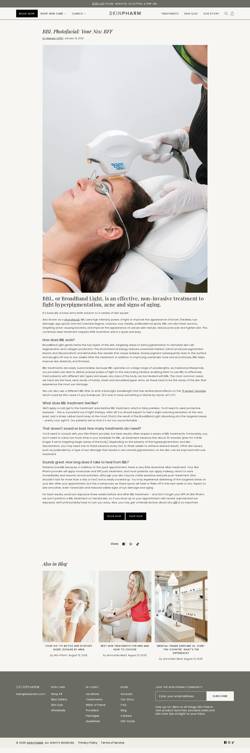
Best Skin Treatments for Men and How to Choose (125, 647)
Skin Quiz (57, 705)
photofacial (71, 319)
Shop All (56, 694)
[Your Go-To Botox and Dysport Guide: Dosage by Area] (69, 606)
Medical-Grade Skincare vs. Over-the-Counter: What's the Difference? (181, 649)
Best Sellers (59, 699)
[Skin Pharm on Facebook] (123, 544)
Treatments (94, 699)
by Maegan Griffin (53, 38)
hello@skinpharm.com (30, 694)
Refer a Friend (95, 705)
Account (126, 694)
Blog (124, 710)
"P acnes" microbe (194, 391)
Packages (92, 716)
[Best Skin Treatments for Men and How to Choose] (125, 606)
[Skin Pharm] (125, 13)
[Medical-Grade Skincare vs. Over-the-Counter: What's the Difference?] (181, 606)
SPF (175, 502)
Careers (126, 716)
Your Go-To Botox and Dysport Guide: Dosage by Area (68, 647)
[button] (53, 13)
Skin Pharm (35, 742)
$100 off (98, 3)
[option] (125, 3)
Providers (92, 710)
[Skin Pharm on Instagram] (130, 544)
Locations (92, 694)
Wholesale (58, 710)
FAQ (123, 705)
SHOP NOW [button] (136, 516)
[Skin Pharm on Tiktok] (137, 544)
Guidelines (93, 721)
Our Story (127, 699)
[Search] (226, 13)
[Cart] (232, 13)
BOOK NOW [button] (114, 516)
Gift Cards (128, 721)
